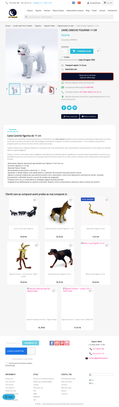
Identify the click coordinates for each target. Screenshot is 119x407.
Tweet (69, 107)
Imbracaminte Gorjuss (75, 10)
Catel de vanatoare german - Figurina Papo (41, 319)
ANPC (35, 393)
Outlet (94, 10)
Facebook (52, 343)
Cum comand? (10, 381)
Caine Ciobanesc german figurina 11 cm (59, 228)
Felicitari (47, 10)
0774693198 (88, 87)
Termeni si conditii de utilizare (43, 378)
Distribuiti (63, 107)
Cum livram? (9, 384)
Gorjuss (30, 10)
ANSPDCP (36, 396)
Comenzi (64, 384)
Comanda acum (82, 51)
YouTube (57, 343)
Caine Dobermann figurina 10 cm (59, 274)
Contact (102, 10)
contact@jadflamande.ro (98, 358)
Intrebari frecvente (11, 393)
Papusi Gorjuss (58, 10)
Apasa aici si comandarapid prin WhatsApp (87, 76)
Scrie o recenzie (71, 116)
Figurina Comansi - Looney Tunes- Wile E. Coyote (23, 275)
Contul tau (66, 374)
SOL (34, 390)
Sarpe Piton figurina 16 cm (95, 228)
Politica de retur (10, 390)
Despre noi (9, 378)
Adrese (63, 390)
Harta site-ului (38, 387)
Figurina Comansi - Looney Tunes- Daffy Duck (77, 319)
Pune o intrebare (90, 116)
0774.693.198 (14, 3)
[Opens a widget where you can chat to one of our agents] (8, 397)
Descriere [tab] (12, 129)
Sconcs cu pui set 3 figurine (23, 228)
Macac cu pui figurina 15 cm (95, 274)
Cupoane (64, 393)
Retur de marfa (66, 381)
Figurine (38, 10)
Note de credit (66, 387)
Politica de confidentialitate (42, 381)
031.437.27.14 (26, 3)
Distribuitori (112, 10)
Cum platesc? (10, 387)
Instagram (67, 343)
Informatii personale (68, 378)
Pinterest (74, 107)
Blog (87, 10)
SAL (34, 400)
